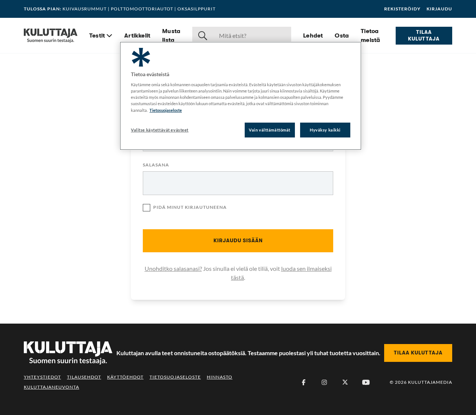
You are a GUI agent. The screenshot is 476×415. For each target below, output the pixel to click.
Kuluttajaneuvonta (51, 387)
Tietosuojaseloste (175, 377)
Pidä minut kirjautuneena (190, 207)
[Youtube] (366, 382)
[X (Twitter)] (345, 382)
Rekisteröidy (402, 9)
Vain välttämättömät (269, 129)
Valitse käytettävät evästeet (160, 129)
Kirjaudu (439, 9)
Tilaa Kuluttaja (424, 35)
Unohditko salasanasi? (173, 268)
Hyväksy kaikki (325, 129)
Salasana (156, 165)
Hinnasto (219, 377)
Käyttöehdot (125, 377)
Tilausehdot (84, 377)
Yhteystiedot (42, 377)
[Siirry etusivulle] (50, 36)
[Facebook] (303, 382)
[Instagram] (324, 382)
